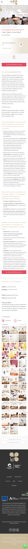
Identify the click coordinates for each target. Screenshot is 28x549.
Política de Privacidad (12, 521)
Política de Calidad (14, 523)
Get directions (7, 48)
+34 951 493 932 (6, 35)
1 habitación (15, 27)
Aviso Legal (4, 521)
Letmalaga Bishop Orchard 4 (13, 442)
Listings (3, 27)
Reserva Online (18, 476)
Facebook (10, 530)
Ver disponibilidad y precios (14, 64)
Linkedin (17, 530)
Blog (14, 481)
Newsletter (14, 485)
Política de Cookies (21, 521)
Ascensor (9, 27)
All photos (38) (23, 324)
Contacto (20, 481)
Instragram (14, 530)
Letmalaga (9, 476)
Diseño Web (18, 538)
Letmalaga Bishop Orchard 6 (14, 439)
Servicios (8, 481)
